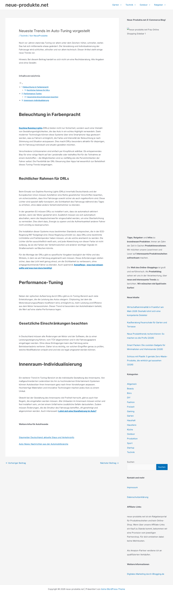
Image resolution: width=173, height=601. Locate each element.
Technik (24, 35)
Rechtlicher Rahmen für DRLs (38, 90)
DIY (128, 397)
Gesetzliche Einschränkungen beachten (42, 97)
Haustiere (131, 425)
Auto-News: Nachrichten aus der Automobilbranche (43, 444)
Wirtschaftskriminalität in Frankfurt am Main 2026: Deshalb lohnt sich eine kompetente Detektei (145, 311)
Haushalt (131, 420)
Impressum (132, 487)
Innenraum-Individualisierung (36, 100)
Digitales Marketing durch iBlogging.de (145, 574)
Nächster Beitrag (109, 463)
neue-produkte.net (26, 5)
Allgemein (132, 384)
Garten (130, 416)
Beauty (130, 388)
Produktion (132, 438)
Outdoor (131, 434)
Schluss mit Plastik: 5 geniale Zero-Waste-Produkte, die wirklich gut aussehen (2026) (147, 360)
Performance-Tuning (32, 94)
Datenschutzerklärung (137, 497)
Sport (129, 443)
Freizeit (130, 406)
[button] (120, 5)
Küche (130, 429)
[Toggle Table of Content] (21, 83)
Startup (130, 447)
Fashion (131, 402)
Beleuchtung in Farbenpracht (36, 87)
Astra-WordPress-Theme (113, 589)
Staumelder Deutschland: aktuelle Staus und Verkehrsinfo (46, 437)
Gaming (130, 411)
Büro (129, 393)
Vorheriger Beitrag (16, 463)
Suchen (130, 462)
